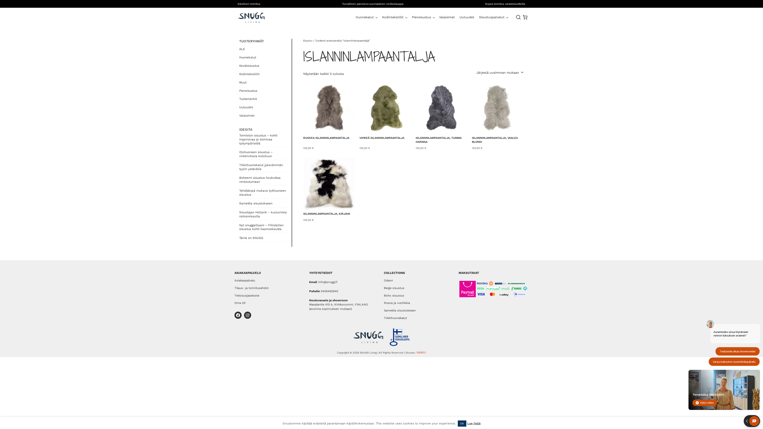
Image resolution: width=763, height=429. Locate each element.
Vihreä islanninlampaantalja (381, 137)
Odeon (388, 280)
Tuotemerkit (248, 99)
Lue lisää (474, 423)
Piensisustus (421, 17)
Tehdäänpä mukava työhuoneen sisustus (262, 192)
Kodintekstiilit (393, 17)
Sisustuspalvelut (491, 17)
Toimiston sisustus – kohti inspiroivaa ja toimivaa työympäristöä (258, 139)
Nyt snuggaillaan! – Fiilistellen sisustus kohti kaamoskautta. (261, 227)
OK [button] (462, 423)
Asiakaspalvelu (244, 280)
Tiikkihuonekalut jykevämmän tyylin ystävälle (261, 167)
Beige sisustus (394, 288)
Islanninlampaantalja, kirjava (326, 213)
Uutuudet (246, 107)
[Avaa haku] (518, 17)
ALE (242, 49)
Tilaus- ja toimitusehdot (251, 288)
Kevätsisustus (249, 66)
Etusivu (307, 40)
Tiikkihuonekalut (395, 318)
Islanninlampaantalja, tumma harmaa (439, 139)
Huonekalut (365, 17)
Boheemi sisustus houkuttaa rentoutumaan (260, 180)
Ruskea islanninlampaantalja (326, 137)
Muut (243, 82)
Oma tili (240, 303)
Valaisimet (247, 115)
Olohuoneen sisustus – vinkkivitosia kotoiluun (256, 154)
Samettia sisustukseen (255, 203)
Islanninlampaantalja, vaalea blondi (495, 139)
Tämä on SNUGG (251, 238)
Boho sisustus (394, 295)
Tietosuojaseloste (246, 295)
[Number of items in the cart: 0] (525, 17)
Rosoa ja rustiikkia (397, 303)
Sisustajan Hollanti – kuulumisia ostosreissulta (263, 214)
